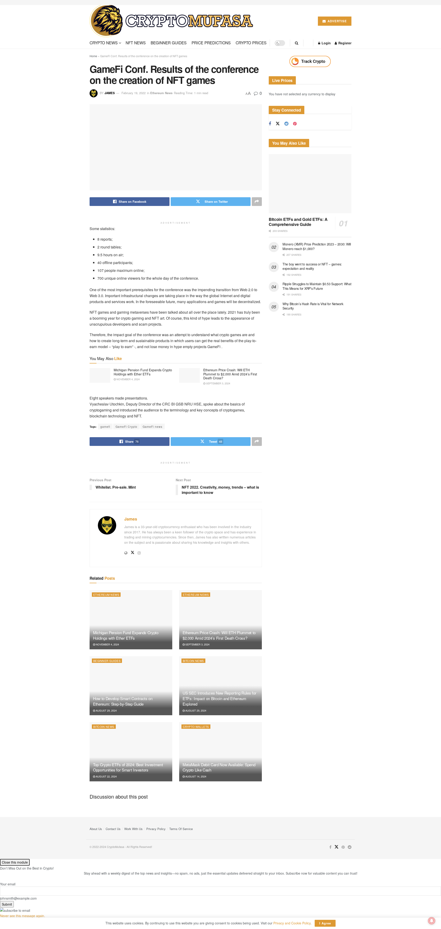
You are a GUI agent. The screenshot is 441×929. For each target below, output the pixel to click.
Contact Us (113, 829)
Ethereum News (161, 93)
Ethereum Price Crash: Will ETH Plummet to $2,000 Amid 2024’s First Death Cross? (230, 374)
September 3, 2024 (217, 383)
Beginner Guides (169, 42)
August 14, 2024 (195, 776)
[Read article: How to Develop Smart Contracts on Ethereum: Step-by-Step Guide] (131, 685)
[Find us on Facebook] (270, 123)
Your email (7, 884)
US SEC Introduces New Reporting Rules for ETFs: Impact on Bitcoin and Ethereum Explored (219, 698)
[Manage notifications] (431, 920)
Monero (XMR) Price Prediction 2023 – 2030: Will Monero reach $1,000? (317, 246)
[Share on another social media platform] (257, 201)
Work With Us (133, 829)
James (110, 93)
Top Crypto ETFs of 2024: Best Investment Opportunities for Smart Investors (128, 767)
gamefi (105, 426)
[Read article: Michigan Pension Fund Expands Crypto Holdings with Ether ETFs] (100, 375)
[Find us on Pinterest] (295, 123)
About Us (96, 829)
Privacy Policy (156, 829)
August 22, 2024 (106, 776)
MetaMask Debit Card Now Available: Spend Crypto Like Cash (219, 767)
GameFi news (152, 426)
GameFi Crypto (126, 426)
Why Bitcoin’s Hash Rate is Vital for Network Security (313, 306)
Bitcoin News (193, 661)
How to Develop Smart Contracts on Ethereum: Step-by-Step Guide (123, 701)
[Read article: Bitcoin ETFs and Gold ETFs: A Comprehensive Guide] (310, 183)
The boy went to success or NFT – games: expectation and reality (312, 266)
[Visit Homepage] (173, 21)
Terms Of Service (181, 829)
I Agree (325, 923)
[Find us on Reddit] (286, 123)
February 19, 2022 (134, 93)
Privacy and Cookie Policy (292, 923)
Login (326, 43)
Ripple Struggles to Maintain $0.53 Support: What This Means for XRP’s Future (317, 286)
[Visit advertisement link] (310, 61)
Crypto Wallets (196, 727)
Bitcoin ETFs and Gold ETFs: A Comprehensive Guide (298, 222)
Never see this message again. (22, 915)
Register (344, 43)
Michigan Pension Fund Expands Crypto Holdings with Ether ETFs (143, 372)
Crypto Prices (251, 42)
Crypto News (104, 42)
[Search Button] (296, 43)
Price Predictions (211, 42)
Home (93, 56)
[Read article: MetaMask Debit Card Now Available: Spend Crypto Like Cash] (220, 751)
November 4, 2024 (128, 379)
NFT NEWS (136, 42)
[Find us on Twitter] (278, 123)
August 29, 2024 (106, 710)
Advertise (336, 21)
